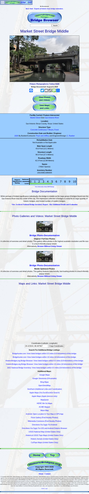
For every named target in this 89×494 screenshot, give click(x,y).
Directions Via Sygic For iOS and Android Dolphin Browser (44, 428)
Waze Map (44, 410)
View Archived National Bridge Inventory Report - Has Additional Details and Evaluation (44, 204)
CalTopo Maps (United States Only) (44, 442)
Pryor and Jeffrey (42, 136)
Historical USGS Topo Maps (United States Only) (44, 435)
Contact (47, 474)
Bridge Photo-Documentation (45, 235)
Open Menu (2, 2)
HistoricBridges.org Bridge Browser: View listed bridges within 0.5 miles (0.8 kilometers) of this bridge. (45, 361)
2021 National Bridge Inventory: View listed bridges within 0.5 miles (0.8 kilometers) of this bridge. (44, 368)
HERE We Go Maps (44, 403)
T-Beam (50, 130)
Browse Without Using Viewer (49, 246)
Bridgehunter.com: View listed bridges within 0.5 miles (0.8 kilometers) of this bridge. (44, 353)
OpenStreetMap (44, 385)
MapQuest (45, 400)
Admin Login (44, 488)
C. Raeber (71, 136)
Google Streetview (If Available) (44, 378)
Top (52, 455)
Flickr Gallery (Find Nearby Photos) (44, 417)
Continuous (42, 130)
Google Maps (44, 375)
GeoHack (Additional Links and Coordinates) (44, 389)
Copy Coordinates (56, 346)
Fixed (56, 130)
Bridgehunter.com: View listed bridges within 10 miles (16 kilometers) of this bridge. (44, 357)
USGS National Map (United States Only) (44, 432)
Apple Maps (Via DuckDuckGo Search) (45, 393)
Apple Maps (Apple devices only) (44, 396)
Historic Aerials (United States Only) (44, 439)
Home (36, 455)
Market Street (35, 118)
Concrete (34, 130)
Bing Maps (44, 382)
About (41, 474)
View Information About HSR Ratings (44, 186)
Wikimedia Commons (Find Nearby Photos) (44, 421)
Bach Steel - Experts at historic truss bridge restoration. (44, 9)
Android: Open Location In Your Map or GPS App (44, 414)
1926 (16, 136)
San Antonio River (52, 118)
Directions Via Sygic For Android (44, 425)
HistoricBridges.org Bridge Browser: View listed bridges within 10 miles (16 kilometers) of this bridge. (44, 364)
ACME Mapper (44, 407)
